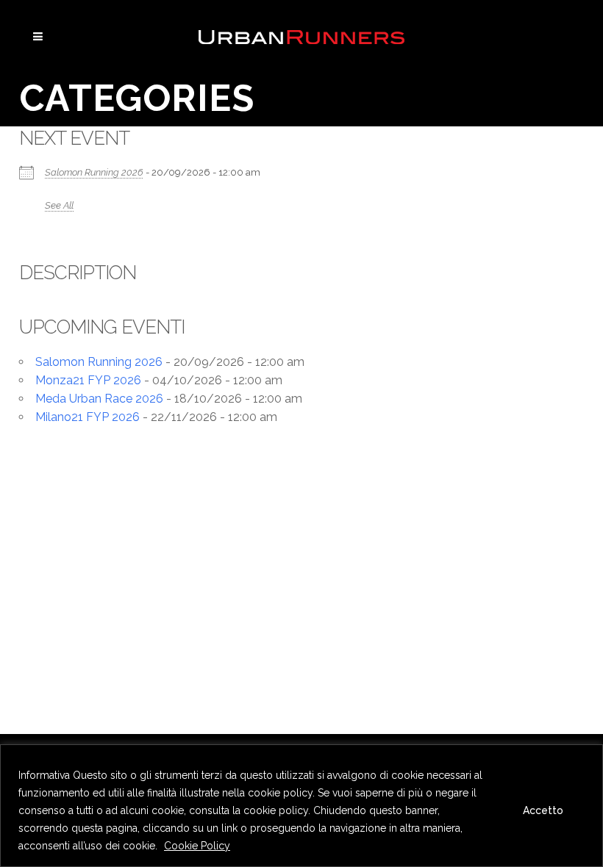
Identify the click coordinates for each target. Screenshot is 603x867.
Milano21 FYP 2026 (87, 417)
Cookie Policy (197, 846)
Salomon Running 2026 (94, 172)
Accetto (543, 810)
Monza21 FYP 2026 (88, 380)
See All (59, 205)
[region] (301, 805)
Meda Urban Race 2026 (99, 399)
